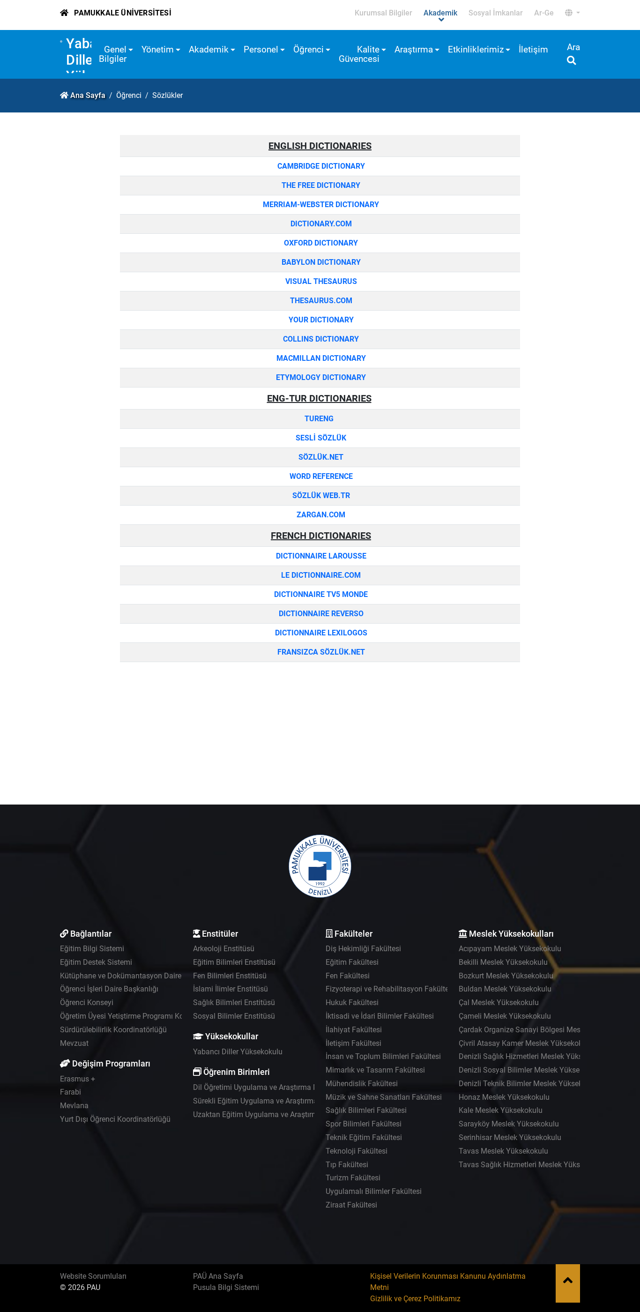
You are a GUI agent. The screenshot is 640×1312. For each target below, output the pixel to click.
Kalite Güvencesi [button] (359, 54)
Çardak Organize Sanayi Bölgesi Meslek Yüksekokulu (546, 1029)
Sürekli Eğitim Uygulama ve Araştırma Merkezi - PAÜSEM (286, 1100)
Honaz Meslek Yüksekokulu (504, 1097)
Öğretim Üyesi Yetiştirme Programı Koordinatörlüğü (144, 1016)
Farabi (70, 1092)
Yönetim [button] (157, 49)
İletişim (533, 49)
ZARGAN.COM (320, 514)
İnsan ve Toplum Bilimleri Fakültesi (383, 1056)
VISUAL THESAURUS (320, 281)
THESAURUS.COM (320, 300)
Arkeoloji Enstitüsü (223, 948)
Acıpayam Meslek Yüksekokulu (510, 948)
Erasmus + (77, 1078)
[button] (572, 13)
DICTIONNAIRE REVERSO (321, 613)
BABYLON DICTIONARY (321, 262)
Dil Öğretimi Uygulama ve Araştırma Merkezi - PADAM (281, 1087)
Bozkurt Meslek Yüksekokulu (506, 975)
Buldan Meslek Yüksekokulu (505, 988)
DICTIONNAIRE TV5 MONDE (320, 594)
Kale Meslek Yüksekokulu (501, 1110)
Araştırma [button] (413, 49)
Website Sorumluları (93, 1276)
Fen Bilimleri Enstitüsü (230, 975)
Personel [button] (261, 49)
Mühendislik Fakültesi (362, 1083)
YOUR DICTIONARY (320, 319)
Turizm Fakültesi (353, 1177)
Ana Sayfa (87, 95)
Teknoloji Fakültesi (356, 1151)
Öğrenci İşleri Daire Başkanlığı (109, 988)
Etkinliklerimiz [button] (476, 49)
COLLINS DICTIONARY (320, 339)
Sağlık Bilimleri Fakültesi (366, 1110)
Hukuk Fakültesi (352, 1002)
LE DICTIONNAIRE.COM (320, 575)
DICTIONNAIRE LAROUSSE (320, 556)
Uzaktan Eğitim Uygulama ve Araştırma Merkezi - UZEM (284, 1114)
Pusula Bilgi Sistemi (226, 1287)
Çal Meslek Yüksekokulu (499, 1002)
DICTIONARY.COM (320, 223)
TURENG (320, 418)
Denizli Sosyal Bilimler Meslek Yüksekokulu (530, 1070)
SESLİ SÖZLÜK (320, 437)
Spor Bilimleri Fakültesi (364, 1123)
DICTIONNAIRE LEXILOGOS (320, 632)
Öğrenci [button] (308, 49)
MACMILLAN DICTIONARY (320, 358)
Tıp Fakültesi (347, 1164)
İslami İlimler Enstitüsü (230, 988)
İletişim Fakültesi (353, 1043)
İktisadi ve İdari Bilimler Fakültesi (380, 1016)
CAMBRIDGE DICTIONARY (321, 166)
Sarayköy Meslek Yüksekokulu (509, 1123)
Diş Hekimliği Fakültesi (363, 948)
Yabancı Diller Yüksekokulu (238, 1051)
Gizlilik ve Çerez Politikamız (415, 1298)
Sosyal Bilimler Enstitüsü (234, 1016)
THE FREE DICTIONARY (321, 185)
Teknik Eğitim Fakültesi (364, 1137)
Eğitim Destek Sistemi (96, 962)
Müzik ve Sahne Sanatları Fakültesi (384, 1097)
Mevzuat (74, 1043)
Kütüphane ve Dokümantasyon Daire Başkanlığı (139, 975)
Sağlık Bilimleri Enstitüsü (234, 1002)
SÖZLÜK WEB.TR (321, 495)
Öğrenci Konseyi (86, 1002)
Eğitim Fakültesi (352, 962)
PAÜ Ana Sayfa (218, 1276)
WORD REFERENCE (320, 476)
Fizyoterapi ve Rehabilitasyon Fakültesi (390, 988)
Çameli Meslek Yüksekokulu (505, 1016)
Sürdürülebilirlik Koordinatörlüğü (113, 1029)
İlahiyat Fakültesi (354, 1029)
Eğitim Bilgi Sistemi (92, 948)
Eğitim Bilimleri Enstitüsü (234, 962)
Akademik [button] (209, 49)
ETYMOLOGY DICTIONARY (320, 377)
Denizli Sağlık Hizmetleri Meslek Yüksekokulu (533, 1056)
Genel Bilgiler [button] (113, 54)
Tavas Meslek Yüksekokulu (503, 1151)
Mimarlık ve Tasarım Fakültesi (375, 1070)
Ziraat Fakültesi (351, 1204)
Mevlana (74, 1105)
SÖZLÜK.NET (320, 457)
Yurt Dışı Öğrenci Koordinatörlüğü (115, 1119)
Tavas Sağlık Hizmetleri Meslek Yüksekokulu (532, 1164)
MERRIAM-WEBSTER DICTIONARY (321, 204)
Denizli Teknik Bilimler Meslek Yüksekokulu (530, 1083)
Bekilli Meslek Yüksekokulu (503, 962)
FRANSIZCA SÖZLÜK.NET (320, 652)
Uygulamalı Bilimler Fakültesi (374, 1191)
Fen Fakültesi (348, 975)
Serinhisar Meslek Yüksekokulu (510, 1137)
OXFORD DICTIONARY (320, 243)
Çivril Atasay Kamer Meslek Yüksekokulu (526, 1043)
